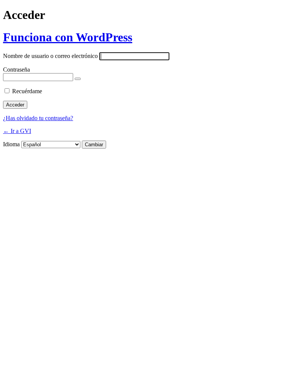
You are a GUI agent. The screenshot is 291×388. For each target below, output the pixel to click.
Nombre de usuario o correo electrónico (50, 56)
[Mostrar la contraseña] (78, 79)
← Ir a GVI (17, 131)
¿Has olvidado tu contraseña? (38, 118)
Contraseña (16, 69)
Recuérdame (27, 91)
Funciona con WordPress (67, 37)
